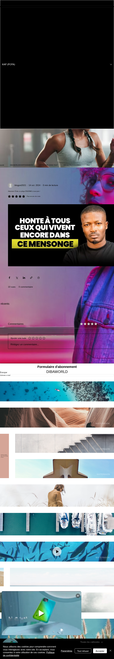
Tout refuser (83, 650)
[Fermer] (110, 651)
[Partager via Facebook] (9, 277)
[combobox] (91, 642)
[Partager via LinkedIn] (24, 277)
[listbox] (57, 64)
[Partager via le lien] (31, 277)
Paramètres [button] (66, 650)
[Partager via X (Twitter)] (16, 277)
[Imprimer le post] (38, 277)
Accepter (100, 650)
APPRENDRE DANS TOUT (48, 165)
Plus (88, 165)
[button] (57, 64)
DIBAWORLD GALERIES (72, 165)
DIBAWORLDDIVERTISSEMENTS (21, 165)
